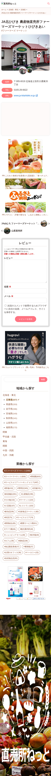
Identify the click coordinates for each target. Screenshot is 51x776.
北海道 (11, 400)
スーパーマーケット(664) (15, 476)
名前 (7, 287)
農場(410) (9, 488)
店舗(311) (37, 488)
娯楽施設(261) (11, 494)
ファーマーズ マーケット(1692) (18, 471)
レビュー (8, 258)
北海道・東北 (9, 395)
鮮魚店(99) (9, 511)
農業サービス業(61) (29, 523)
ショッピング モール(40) (15, 535)
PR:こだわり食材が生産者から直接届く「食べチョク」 (25, 176)
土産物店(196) (27, 494)
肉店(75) (8, 517)
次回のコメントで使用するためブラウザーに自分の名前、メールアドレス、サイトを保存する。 (25, 309)
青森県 (11, 404)
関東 (5, 432)
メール (8, 296)
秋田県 (11, 418)
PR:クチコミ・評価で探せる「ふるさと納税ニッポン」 (25, 215)
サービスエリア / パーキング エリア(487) (21, 482)
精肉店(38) (23, 541)
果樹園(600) (36, 476)
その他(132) (10, 500)
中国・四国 (8, 450)
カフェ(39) (9, 541)
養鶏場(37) (29, 546)
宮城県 (11, 413)
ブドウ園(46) (10, 529)
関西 (5, 446)
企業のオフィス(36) (13, 552)
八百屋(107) (10, 506)
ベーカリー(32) (32, 552)
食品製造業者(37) (12, 546)
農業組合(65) (10, 523)
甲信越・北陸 (9, 436)
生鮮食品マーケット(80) (29, 511)
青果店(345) (23, 488)
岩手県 (11, 409)
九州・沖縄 (8, 455)
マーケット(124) (26, 500)
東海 (5, 441)
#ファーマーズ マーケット (14, 30)
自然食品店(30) (11, 558)
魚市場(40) (34, 535)
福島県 (11, 427)
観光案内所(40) (27, 529)
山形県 (11, 423)
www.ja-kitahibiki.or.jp (24, 95)
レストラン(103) (26, 506)
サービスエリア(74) (25, 517)
